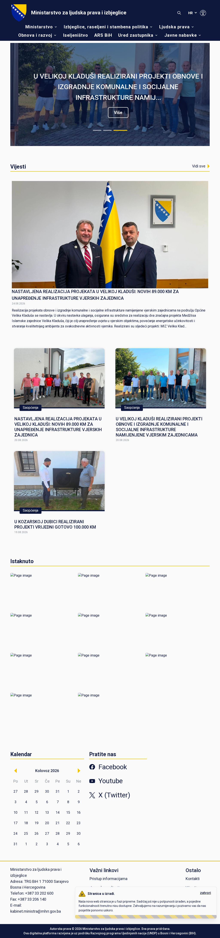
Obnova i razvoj (35, 35)
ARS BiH (103, 35)
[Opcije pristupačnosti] (203, 13)
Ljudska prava (174, 26)
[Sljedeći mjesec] (79, 771)
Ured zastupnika (135, 35)
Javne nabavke (180, 35)
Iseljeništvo (75, 35)
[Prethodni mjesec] (15, 771)
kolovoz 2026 (47, 770)
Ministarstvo (39, 26)
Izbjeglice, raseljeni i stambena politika (106, 26)
